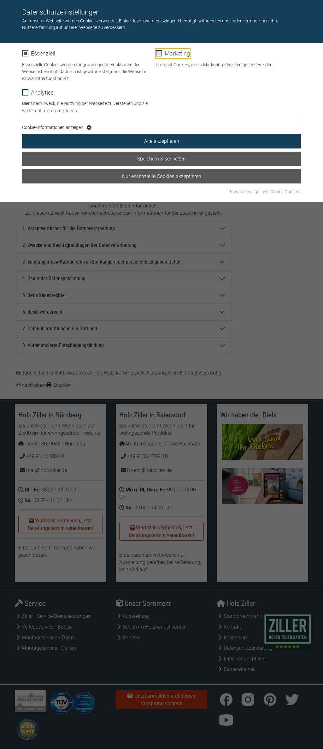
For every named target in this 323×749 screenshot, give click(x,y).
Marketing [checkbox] (177, 53)
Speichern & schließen (161, 158)
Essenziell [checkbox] (43, 53)
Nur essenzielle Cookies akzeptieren (161, 176)
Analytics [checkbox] (42, 92)
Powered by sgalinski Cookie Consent (264, 192)
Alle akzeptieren (161, 140)
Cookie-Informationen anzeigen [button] (53, 127)
